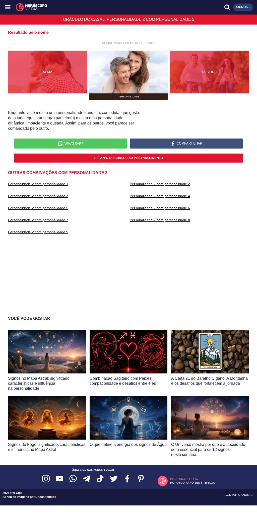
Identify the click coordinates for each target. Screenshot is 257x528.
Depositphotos (45, 497)
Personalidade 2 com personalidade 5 (38, 208)
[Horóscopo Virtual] (68, 7)
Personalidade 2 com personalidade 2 (160, 184)
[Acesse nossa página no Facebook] (127, 479)
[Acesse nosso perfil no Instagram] (46, 479)
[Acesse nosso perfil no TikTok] (100, 479)
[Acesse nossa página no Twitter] (113, 479)
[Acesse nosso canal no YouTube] (59, 479)
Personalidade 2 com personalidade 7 (38, 220)
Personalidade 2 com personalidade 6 (160, 208)
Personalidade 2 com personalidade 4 (160, 196)
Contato (232, 495)
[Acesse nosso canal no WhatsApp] (73, 479)
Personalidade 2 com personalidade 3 (38, 196)
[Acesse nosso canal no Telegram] (86, 479)
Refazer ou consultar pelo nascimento (128, 158)
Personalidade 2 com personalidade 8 (160, 220)
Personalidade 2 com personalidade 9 (38, 232)
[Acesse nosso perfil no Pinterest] (141, 479)
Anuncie (247, 495)
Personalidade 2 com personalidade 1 (38, 184)
